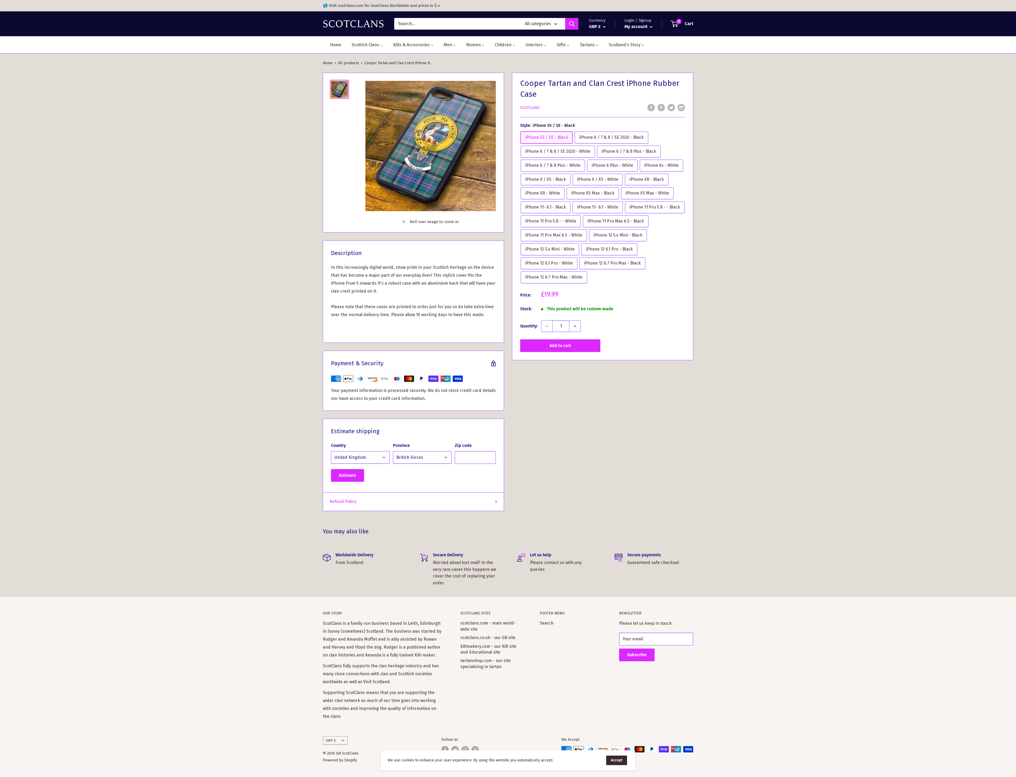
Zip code (463, 445)
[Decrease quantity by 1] (546, 326)
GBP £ (331, 740)
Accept (616, 760)
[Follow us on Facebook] (445, 749)
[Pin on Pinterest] (661, 107)
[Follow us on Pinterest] (475, 749)
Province (401, 445)
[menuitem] (332, 45)
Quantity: (529, 326)
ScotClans (530, 107)
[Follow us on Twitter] (455, 749)
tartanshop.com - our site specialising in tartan (485, 663)
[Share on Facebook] (651, 107)
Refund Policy (343, 501)
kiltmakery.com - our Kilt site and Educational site (488, 649)
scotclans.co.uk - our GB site (487, 637)
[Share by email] (681, 107)
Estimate (347, 475)
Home (328, 63)
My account (636, 26)
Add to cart (560, 345)
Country (338, 445)
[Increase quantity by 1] (574, 326)
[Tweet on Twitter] (671, 107)
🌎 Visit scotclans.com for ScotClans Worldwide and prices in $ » (381, 5)
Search (547, 623)
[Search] (571, 24)
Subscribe (637, 654)
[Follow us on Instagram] (465, 749)
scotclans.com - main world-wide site (488, 626)
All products (348, 63)
